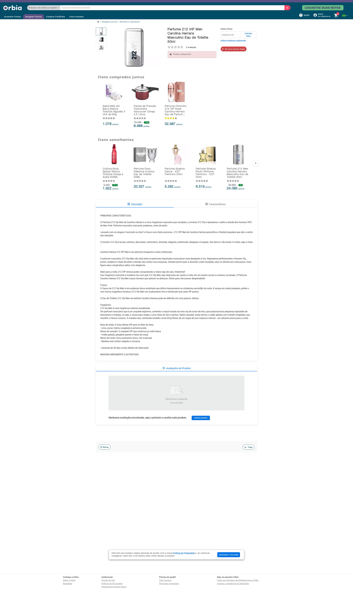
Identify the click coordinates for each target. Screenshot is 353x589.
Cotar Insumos (76, 17)
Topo (249, 447)
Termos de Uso (108, 580)
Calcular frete (248, 34)
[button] (344, 15)
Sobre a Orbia (69, 580)
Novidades (67, 584)
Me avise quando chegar (234, 49)
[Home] (12, 8)
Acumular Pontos (12, 17)
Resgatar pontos (109, 22)
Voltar (105, 447)
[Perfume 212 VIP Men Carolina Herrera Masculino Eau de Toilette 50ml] (101, 31)
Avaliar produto (201, 418)
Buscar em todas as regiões (44, 8)
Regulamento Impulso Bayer (113, 587)
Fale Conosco (165, 580)
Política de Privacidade (183, 553)
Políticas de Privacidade (111, 584)
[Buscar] (287, 7)
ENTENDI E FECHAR (228, 555)
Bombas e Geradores (130, 22)
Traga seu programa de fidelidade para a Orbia (237, 580)
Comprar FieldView (55, 17)
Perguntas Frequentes (169, 584)
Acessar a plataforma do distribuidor (233, 584)
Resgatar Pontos (33, 17)
